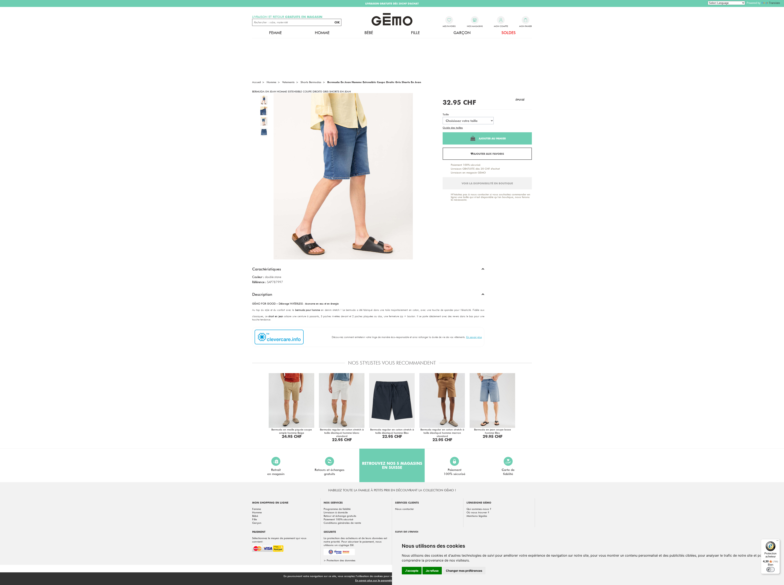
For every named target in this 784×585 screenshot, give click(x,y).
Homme (257, 512)
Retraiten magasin (275, 472)
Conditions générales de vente (342, 522)
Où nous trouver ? (478, 512)
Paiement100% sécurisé (454, 472)
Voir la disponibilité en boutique (487, 183)
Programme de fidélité (337, 508)
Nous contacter (404, 508)
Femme (256, 508)
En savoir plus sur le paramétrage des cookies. (384, 580)
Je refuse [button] (432, 570)
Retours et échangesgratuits (329, 472)
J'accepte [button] (411, 570)
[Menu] (777, 541)
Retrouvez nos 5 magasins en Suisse (392, 465)
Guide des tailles (453, 127)
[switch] (770, 569)
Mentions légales (477, 515)
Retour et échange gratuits (340, 515)
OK (337, 22)
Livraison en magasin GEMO (468, 172)
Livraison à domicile (336, 512)
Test (466, 127)
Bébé (255, 515)
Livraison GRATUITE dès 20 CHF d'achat (475, 168)
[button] (368, 270)
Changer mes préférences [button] (464, 570)
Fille (254, 519)
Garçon (256, 522)
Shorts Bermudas (311, 82)
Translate (774, 2)
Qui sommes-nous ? (479, 508)
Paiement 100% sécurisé (465, 164)
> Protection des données (339, 560)
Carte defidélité (508, 472)
